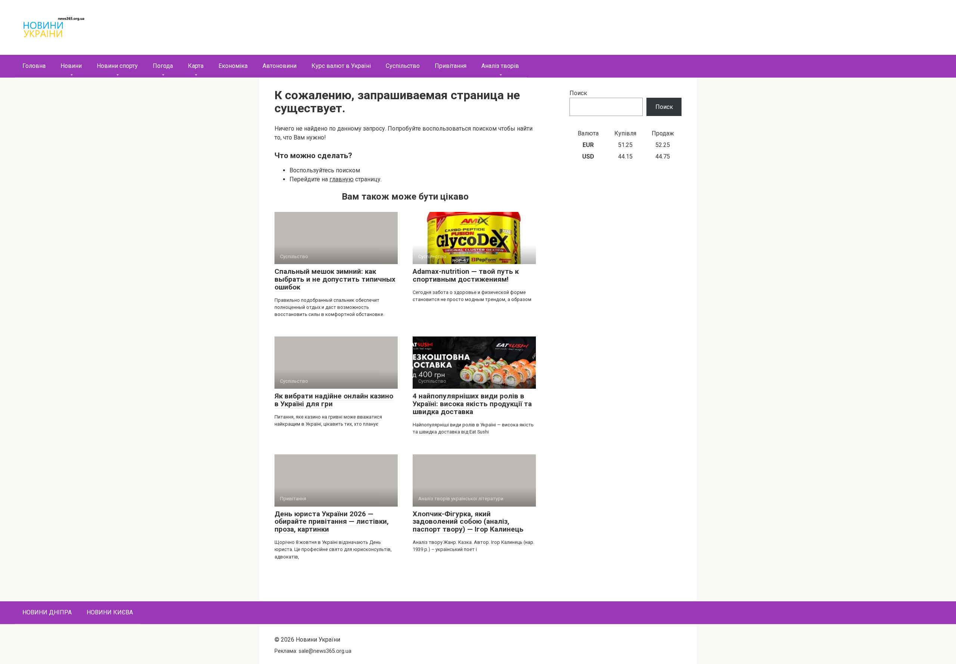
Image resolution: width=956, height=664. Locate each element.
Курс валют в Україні (341, 65)
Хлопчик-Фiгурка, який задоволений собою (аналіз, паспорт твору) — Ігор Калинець (468, 522)
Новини (71, 65)
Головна (34, 65)
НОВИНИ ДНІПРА (47, 612)
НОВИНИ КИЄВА (110, 612)
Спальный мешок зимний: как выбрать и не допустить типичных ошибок (334, 279)
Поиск (578, 93)
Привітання (450, 65)
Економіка (233, 65)
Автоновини (280, 65)
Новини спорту (117, 65)
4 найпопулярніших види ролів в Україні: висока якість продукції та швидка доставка (472, 404)
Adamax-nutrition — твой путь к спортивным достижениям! (466, 275)
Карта (196, 65)
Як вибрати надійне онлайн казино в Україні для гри (333, 400)
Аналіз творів (500, 65)
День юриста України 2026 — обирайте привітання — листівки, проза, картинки (331, 522)
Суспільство (403, 65)
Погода (163, 65)
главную (341, 179)
